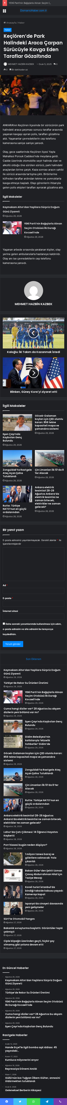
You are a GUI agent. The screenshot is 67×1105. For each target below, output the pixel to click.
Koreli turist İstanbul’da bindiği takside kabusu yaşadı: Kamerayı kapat (44, 890)
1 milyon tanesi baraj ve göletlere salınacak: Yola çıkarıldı (40, 857)
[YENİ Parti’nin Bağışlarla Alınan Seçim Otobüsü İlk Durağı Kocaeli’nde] (12, 227)
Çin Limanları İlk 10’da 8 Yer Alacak (49, 471)
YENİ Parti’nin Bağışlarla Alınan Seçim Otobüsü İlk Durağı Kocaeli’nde (43, 228)
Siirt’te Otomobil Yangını (19, 919)
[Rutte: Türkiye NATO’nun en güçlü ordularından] (17, 494)
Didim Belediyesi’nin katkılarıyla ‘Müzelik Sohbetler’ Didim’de (37, 740)
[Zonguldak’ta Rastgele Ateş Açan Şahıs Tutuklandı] (17, 458)
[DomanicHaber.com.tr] (33, 10)
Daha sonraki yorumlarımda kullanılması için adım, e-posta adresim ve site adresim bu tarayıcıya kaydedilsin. (32, 629)
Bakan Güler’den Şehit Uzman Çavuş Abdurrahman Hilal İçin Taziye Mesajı (43, 874)
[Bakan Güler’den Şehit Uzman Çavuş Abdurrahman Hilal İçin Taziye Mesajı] (13, 875)
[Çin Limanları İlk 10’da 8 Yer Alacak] (49, 458)
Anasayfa (11, 22)
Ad (5, 585)
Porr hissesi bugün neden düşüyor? (25, 845)
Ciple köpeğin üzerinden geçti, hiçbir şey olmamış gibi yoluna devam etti (29, 942)
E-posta (8, 598)
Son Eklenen (33, 659)
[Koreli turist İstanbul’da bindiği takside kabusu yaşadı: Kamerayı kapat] (13, 891)
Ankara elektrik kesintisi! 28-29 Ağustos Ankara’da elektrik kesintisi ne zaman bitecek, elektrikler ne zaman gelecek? (47, 497)
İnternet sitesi (10, 611)
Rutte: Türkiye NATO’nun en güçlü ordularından (14, 509)
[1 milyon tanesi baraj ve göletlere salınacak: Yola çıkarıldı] (13, 858)
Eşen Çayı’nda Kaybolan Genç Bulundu (12, 437)
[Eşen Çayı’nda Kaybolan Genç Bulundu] (17, 422)
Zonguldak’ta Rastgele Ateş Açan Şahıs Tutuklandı (17, 473)
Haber (21, 22)
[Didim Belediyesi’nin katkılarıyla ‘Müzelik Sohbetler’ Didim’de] (13, 741)
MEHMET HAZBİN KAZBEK (21, 64)
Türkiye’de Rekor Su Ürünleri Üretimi (26, 683)
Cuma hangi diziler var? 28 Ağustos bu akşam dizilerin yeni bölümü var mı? (32, 710)
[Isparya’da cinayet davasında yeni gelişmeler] (13, 908)
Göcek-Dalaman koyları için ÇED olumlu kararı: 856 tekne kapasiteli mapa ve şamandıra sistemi (49, 422)
